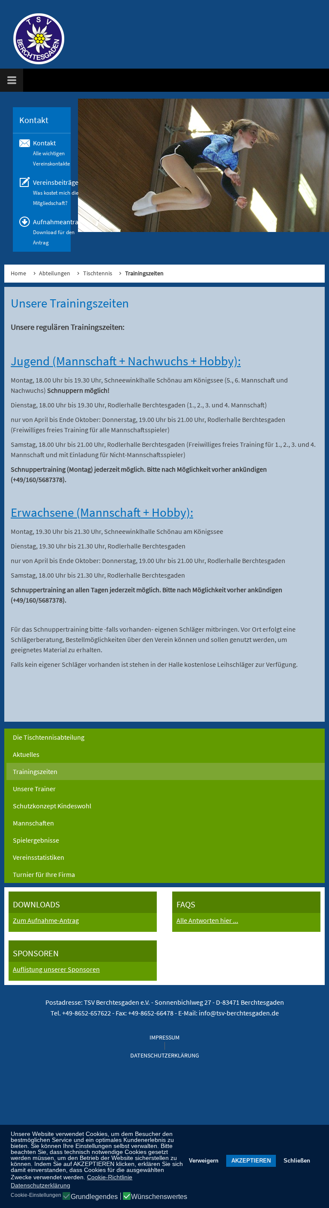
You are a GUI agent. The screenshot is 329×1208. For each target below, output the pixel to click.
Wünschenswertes (159, 1197)
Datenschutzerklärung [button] (40, 1185)
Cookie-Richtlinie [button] (109, 1177)
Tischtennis (97, 273)
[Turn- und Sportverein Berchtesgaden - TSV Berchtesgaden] (34, 38)
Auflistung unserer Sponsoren (56, 969)
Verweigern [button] (203, 1161)
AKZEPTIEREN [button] (251, 1161)
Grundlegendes (94, 1197)
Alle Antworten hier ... (207, 920)
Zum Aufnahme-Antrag (46, 920)
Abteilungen (54, 273)
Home (18, 273)
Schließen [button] (297, 1161)
